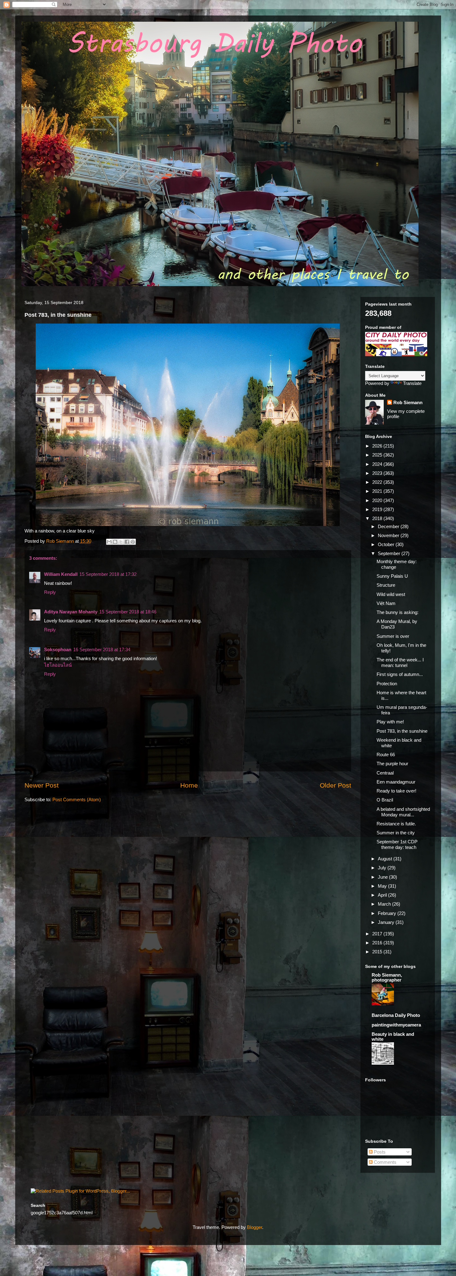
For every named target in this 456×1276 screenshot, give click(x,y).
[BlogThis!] (115, 542)
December (389, 526)
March (385, 904)
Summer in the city (396, 832)
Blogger (254, 1227)
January (387, 922)
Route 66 (386, 754)
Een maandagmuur (396, 781)
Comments (384, 1162)
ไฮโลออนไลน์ (58, 665)
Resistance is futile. (396, 823)
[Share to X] (121, 542)
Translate (412, 383)
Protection (387, 683)
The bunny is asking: (397, 612)
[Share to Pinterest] (133, 542)
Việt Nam (386, 603)
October (387, 544)
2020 (377, 500)
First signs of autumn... (400, 674)
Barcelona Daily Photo (396, 1015)
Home (189, 785)
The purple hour (392, 763)
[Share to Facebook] (127, 542)
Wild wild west (391, 594)
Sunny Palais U (392, 576)
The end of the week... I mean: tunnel (400, 662)
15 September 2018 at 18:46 (127, 611)
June (383, 877)
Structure (386, 585)
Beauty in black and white (393, 1036)
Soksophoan (57, 649)
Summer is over (393, 636)
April (383, 895)
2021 (377, 491)
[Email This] (109, 542)
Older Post (335, 785)
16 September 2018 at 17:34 (101, 649)
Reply (50, 592)
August (385, 858)
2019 (377, 509)
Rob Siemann (407, 402)
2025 (377, 454)
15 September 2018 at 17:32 (107, 574)
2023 (377, 473)
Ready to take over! (396, 790)
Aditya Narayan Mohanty (70, 611)
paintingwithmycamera (396, 1024)
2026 (377, 445)
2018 (377, 518)
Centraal (385, 772)
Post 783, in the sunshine (402, 731)
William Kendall (61, 574)
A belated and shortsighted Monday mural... (403, 811)
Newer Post (42, 785)
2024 (377, 464)
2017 (377, 933)
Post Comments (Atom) (76, 799)
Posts (379, 1152)
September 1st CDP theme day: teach (397, 844)
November (389, 535)
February (387, 913)
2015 (377, 951)
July (382, 867)
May (383, 886)
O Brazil (385, 799)
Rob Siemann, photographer (387, 977)
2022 (377, 482)
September (389, 553)
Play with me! (390, 721)
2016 (377, 942)
